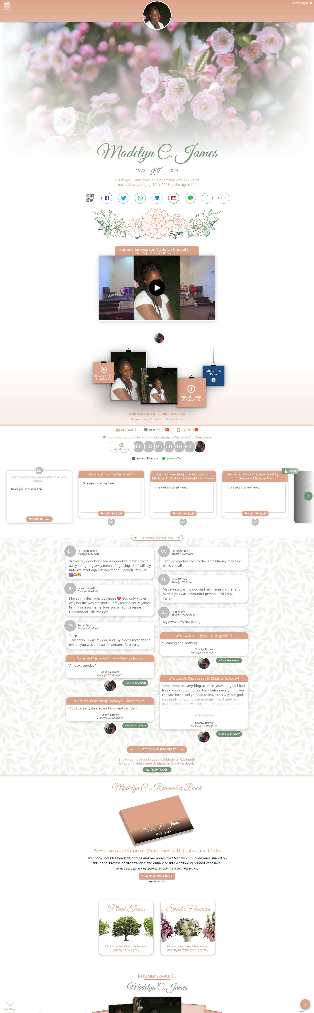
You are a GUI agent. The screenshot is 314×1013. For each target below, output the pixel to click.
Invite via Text (174, 458)
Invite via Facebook (147, 458)
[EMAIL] (173, 198)
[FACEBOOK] (106, 198)
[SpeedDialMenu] (305, 1004)
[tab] (126, 429)
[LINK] (223, 198)
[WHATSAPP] (140, 198)
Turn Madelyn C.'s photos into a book (157, 413)
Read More (204, 715)
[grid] (157, 378)
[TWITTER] (123, 198)
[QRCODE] (90, 198)
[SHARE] (207, 198)
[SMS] (190, 198)
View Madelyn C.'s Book (157, 875)
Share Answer (136, 683)
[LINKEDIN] (157, 198)
